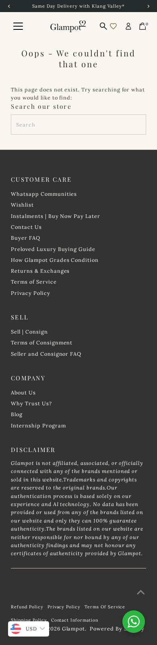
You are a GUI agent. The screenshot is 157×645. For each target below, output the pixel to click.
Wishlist (22, 204)
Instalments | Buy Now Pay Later (55, 216)
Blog (17, 414)
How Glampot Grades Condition (55, 260)
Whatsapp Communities (44, 194)
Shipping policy (29, 620)
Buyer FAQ (25, 237)
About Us (23, 392)
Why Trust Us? (31, 403)
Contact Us (26, 227)
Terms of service (105, 607)
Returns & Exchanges (40, 271)
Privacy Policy (30, 293)
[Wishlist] (113, 26)
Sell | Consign (29, 331)
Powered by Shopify (117, 628)
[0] (142, 26)
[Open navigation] (18, 26)
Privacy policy (64, 607)
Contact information (74, 620)
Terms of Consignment (41, 342)
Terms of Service (33, 281)
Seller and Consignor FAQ (46, 353)
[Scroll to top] (141, 592)
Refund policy (27, 607)
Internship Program (38, 425)
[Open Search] (103, 26)
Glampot (73, 628)
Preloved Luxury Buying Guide (53, 249)
